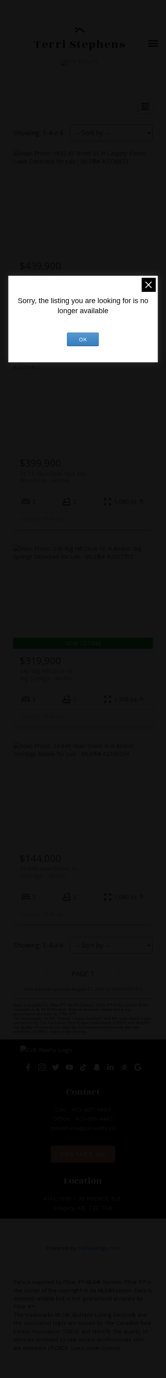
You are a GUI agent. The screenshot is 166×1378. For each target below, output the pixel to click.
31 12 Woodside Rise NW (53, 477)
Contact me (83, 1154)
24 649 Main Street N (48, 872)
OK (83, 339)
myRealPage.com (99, 1248)
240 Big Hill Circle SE (46, 674)
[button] (80, 62)
